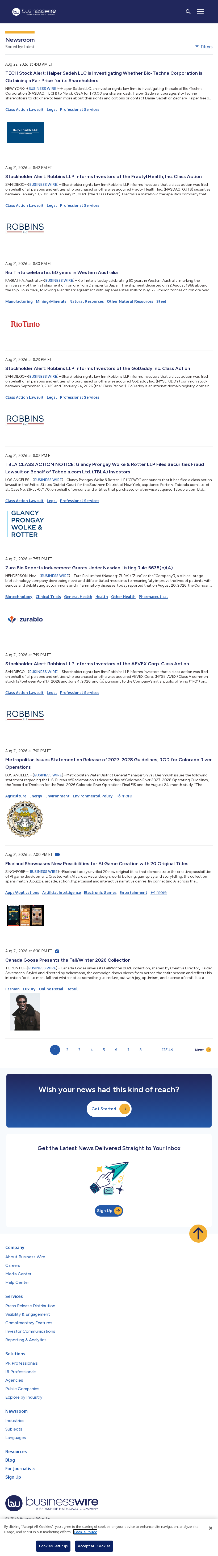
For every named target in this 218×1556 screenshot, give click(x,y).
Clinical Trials (48, 596)
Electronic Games (100, 892)
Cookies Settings (53, 1546)
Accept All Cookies (94, 1546)
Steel (161, 301)
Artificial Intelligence (61, 892)
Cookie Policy (85, 1532)
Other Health (123, 596)
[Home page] (34, 12)
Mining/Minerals (51, 301)
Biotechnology (18, 596)
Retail (72, 989)
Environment (57, 796)
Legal (52, 109)
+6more (124, 795)
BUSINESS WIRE (42, 88)
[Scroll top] (198, 1234)
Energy (36, 796)
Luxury (29, 989)
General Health (78, 596)
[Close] (210, 1528)
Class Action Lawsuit (24, 109)
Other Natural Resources (130, 301)
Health (101, 596)
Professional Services (79, 109)
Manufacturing (19, 301)
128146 (167, 1050)
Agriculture (15, 796)
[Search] (188, 11)
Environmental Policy (93, 796)
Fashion (12, 989)
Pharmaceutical (153, 596)
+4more (158, 892)
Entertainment (133, 892)
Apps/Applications (22, 892)
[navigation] (200, 11)
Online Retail (51, 989)
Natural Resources (86, 301)
